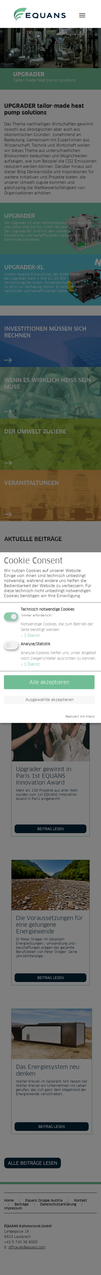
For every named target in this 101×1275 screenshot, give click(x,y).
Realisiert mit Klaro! (80, 716)
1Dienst (30, 635)
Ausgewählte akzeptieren (50, 700)
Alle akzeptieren (49, 682)
